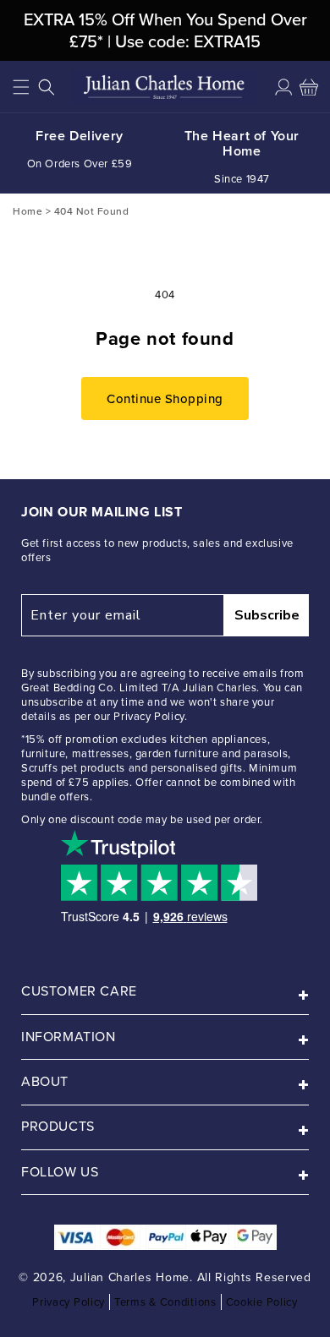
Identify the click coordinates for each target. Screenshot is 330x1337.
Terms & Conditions (165, 1302)
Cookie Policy (262, 1302)
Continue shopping (165, 398)
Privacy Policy (68, 1302)
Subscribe (267, 615)
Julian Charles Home (130, 1277)
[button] (21, 87)
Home (27, 211)
